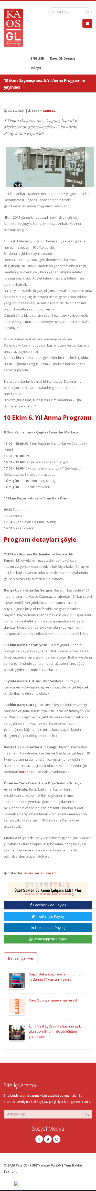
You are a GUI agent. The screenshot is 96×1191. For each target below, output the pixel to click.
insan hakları (34, 873)
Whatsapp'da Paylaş (50, 939)
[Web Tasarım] (53, 1184)
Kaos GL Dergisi (62, 58)
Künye (36, 67)
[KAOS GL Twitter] (48, 1139)
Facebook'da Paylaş (49, 904)
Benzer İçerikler (21, 958)
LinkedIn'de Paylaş (49, 927)
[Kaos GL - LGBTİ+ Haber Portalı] (15, 27)
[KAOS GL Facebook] (39, 1139)
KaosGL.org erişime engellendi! (53, 1000)
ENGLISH (37, 58)
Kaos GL (49, 110)
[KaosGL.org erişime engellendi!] (17, 1006)
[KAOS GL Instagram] (56, 1139)
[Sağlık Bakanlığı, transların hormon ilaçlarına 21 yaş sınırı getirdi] (17, 980)
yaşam (51, 873)
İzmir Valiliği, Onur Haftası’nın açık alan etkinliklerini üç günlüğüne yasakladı (55, 1031)
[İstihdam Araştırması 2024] (48, 888)
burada (24, 771)
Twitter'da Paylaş (50, 916)
